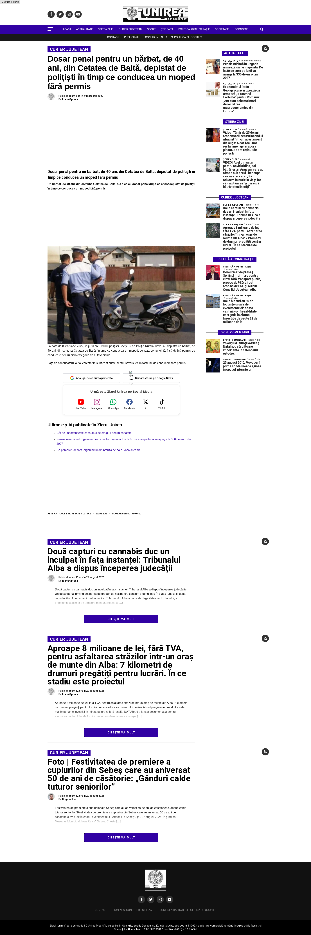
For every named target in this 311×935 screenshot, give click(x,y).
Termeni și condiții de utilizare (133, 910)
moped (137, 514)
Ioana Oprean (70, 99)
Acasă (67, 29)
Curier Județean (130, 29)
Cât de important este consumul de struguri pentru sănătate (94, 432)
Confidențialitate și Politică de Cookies (173, 37)
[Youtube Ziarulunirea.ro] (169, 899)
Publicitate (132, 37)
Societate (222, 29)
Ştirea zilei (106, 29)
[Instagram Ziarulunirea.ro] (160, 899)
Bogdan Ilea (69, 799)
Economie (241, 29)
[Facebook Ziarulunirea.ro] (141, 899)
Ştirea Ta (167, 29)
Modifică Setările (10, 2)
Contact (113, 37)
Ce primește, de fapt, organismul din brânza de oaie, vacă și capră (99, 450)
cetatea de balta (99, 514)
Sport (151, 29)
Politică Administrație (194, 29)
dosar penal (122, 514)
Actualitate (84, 29)
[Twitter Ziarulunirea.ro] (150, 899)
